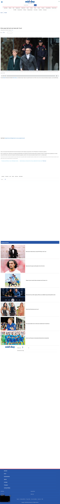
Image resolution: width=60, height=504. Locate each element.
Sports (2, 12)
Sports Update (20, 176)
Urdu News (2, 494)
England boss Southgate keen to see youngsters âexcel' (15, 138)
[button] (5, 2)
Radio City (32, 494)
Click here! (44, 160)
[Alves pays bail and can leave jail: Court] (5, 499)
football (13, 176)
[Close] (9, 495)
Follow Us (10, 32)
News (5, 473)
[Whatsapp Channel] (7, 34)
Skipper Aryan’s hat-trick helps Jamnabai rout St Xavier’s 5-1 (36, 280)
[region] (30, 20)
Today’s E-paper (30, 3)
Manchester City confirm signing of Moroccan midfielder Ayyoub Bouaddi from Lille (40, 294)
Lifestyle (5, 482)
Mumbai (5, 470)
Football (5, 12)
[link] (2, 495)
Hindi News (2, 491)
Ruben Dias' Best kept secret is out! (32, 309)
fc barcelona (6, 176)
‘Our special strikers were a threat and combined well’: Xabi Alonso (37, 323)
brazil (10, 176)
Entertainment (7, 476)
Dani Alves (3, 176)
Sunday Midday (7, 487)
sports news (16, 176)
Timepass (6, 485)
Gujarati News (33, 491)
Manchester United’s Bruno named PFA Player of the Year (36, 251)
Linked (6, 32)
